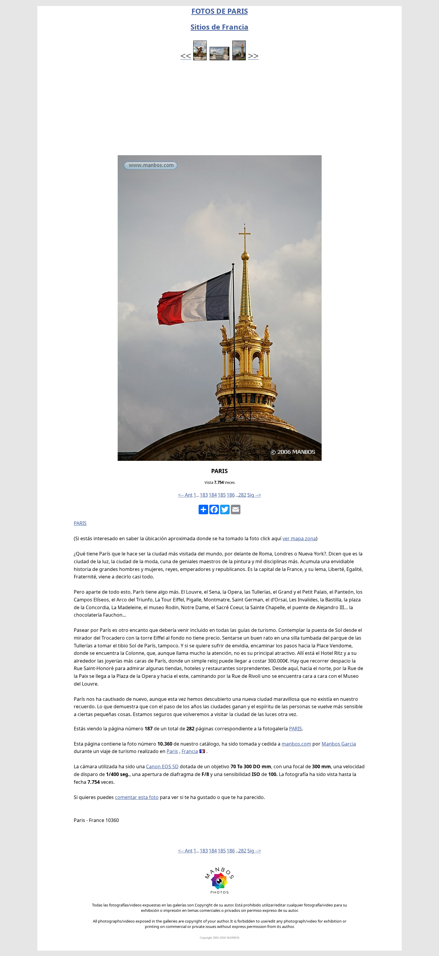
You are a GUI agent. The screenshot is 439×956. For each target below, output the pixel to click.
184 (213, 495)
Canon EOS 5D (162, 766)
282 (242, 495)
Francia (190, 751)
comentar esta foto (137, 797)
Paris (172, 751)
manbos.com (296, 744)
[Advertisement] (219, 110)
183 (204, 495)
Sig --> (254, 495)
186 (231, 495)
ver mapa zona (299, 538)
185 (222, 495)
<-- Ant (185, 495)
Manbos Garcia (339, 744)
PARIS (80, 523)
